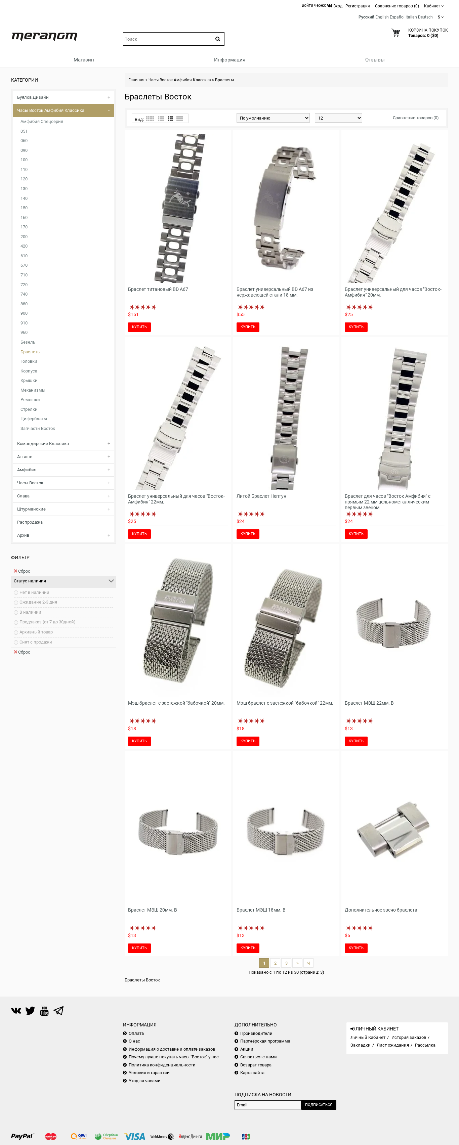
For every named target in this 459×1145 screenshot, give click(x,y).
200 (24, 236)
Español (397, 17)
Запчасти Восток (37, 428)
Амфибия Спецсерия (41, 121)
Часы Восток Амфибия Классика (50, 110)
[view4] (161, 118)
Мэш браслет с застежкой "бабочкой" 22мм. (285, 703)
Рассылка (425, 1045)
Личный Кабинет (367, 1037)
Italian (411, 17)
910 (24, 322)
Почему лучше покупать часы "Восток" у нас (174, 1056)
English (382, 17)
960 (24, 332)
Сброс (24, 571)
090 (24, 150)
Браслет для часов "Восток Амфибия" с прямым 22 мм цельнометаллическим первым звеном (387, 501)
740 (24, 294)
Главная (136, 80)
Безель (27, 342)
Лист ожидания (393, 1045)
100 (24, 159)
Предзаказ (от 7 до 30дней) (47, 621)
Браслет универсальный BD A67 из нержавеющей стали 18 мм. (275, 292)
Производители (256, 1033)
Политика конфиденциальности (162, 1064)
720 (24, 284)
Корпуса (28, 370)
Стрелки (29, 409)
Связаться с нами (258, 1056)
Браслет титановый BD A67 (158, 289)
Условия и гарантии (149, 1072)
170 (24, 226)
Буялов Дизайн (33, 97)
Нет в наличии (34, 592)
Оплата (136, 1033)
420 (24, 246)
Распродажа (30, 522)
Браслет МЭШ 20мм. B (152, 910)
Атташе (24, 456)
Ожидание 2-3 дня (38, 602)
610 (24, 255)
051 (24, 131)
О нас (134, 1041)
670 (24, 265)
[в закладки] (213, 278)
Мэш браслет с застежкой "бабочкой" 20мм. (176, 703)
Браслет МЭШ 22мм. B (369, 703)
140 (24, 198)
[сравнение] (223, 278)
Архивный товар (36, 631)
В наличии (30, 612)
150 (24, 207)
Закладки (360, 1045)
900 (24, 313)
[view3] (170, 118)
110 (24, 169)
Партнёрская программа (265, 1041)
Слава (23, 495)
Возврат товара (256, 1064)
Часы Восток (30, 482)
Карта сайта (252, 1072)
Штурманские (31, 509)
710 (24, 274)
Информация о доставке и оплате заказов (172, 1049)
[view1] (179, 118)
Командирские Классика (43, 443)
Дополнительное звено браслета (381, 910)
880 (24, 303)
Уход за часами (145, 1080)
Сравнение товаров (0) (416, 117)
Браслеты (30, 351)
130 (24, 188)
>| (308, 963)
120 (24, 178)
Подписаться (318, 1105)
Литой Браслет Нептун (261, 496)
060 (24, 140)
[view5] (150, 118)
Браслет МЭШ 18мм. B (261, 910)
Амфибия (26, 469)
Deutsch (425, 17)
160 (24, 217)
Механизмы (32, 390)
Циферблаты (33, 418)
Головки (28, 361)
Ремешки (30, 399)
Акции (246, 1049)
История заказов (408, 1037)
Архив (23, 535)
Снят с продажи (35, 642)
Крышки (29, 380)
